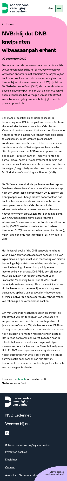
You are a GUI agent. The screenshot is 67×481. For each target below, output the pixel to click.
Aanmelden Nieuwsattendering (23, 475)
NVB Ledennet (18, 415)
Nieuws (10, 24)
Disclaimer (11, 459)
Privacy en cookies (16, 451)
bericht (22, 379)
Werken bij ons (18, 423)
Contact (10, 467)
